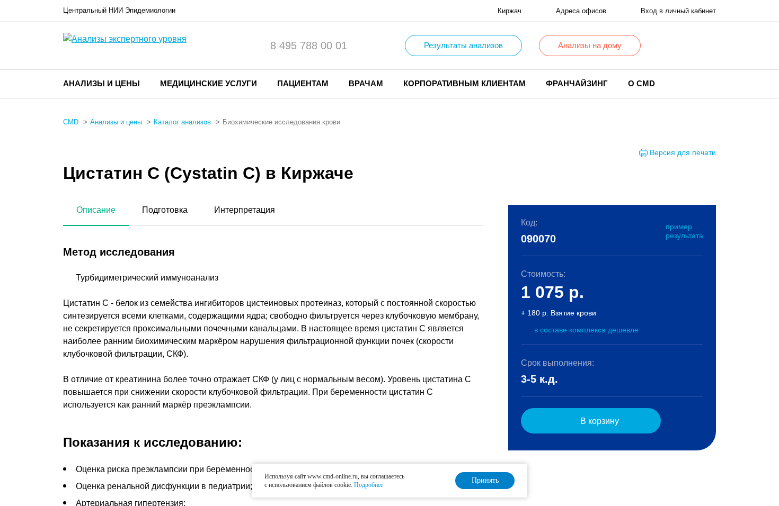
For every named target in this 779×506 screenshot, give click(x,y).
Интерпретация (244, 209)
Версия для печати (683, 152)
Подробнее (368, 485)
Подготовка (165, 209)
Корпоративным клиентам (464, 83)
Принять (485, 480)
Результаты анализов (463, 45)
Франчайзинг (577, 83)
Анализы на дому (590, 45)
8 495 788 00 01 (308, 45)
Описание (96, 209)
